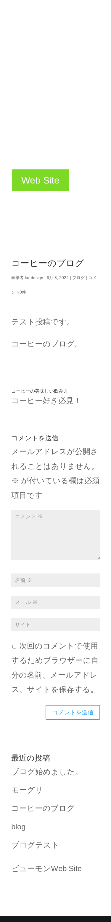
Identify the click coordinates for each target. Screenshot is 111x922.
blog (18, 826)
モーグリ (27, 790)
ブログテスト (35, 845)
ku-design (34, 277)
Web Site (40, 180)
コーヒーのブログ (43, 808)
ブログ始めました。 (47, 771)
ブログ (78, 277)
